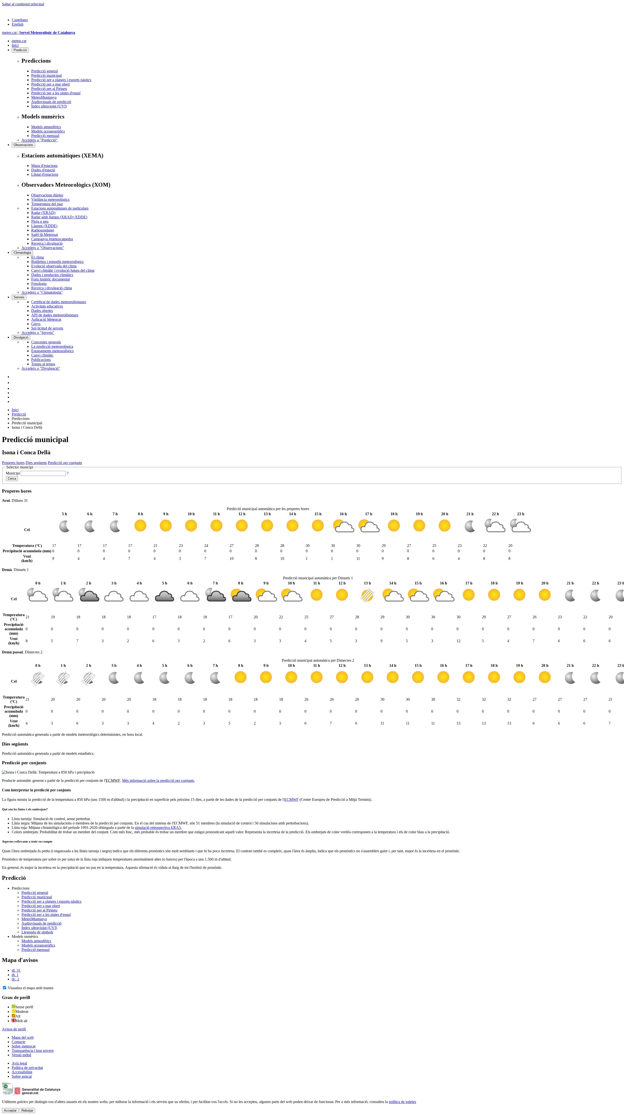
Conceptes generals (46, 342)
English (17, 24)
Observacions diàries (47, 195)
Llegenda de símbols (37, 932)
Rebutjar (27, 1110)
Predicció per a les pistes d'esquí (55, 93)
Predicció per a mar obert (50, 84)
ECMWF (291, 799)
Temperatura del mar (47, 204)
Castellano (20, 20)
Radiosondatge (42, 230)
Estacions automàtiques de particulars (59, 208)
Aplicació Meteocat (46, 319)
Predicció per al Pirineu (49, 89)
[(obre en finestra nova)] (14, 382)
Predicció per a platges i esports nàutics (61, 80)
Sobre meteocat (23, 1046)
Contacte (18, 1042)
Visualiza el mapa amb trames (30, 988)
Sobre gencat (22, 1076)
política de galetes (402, 1102)
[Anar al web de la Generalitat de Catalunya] (22, 12)
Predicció (20, 50)
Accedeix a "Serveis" (37, 332)
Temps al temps (43, 364)
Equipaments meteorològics (52, 351)
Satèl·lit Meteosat (44, 235)
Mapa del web (23, 1037)
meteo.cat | (38, 32)
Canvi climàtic (42, 355)
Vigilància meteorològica (50, 199)
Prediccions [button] (20, 888)
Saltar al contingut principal (23, 4)
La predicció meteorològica (52, 346)
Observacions (23, 145)
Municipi (13, 473)
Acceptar (10, 1110)
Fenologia (39, 283)
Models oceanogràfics (48, 131)
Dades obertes (42, 311)
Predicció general (44, 71)
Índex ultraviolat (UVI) (49, 106)
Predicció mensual (45, 136)
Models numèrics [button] (25, 936)
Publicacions (41, 360)
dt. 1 (15, 975)
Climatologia (22, 252)
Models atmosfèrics (46, 127)
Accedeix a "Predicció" (39, 140)
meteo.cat (19, 41)
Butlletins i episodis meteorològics (57, 262)
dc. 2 (15, 979)
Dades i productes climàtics (52, 275)
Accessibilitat (22, 1072)
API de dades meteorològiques (54, 315)
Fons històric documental (50, 279)
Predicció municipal (46, 75)
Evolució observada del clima (54, 266)
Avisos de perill (14, 1029)
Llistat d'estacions (44, 174)
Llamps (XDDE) (44, 226)
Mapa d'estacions (44, 166)
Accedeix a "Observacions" (42, 248)
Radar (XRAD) (43, 213)
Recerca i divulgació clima (51, 288)
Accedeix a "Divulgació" (40, 368)
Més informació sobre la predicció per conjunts (158, 780)
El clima (37, 257)
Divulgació (21, 337)
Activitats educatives (47, 306)
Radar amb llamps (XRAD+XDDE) (59, 217)
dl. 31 (16, 970)
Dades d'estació (43, 170)
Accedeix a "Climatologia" (42, 292)
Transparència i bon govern (33, 1050)
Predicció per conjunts (65, 463)
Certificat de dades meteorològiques (58, 302)
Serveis (19, 297)
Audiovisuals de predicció (51, 102)
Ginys (35, 324)
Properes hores (13, 463)
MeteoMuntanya (44, 97)
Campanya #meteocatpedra (52, 239)
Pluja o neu (40, 221)
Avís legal (19, 1063)
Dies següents (36, 463)
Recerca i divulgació (47, 243)
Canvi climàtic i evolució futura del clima (62, 270)
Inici (15, 45)
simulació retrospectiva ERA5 (158, 827)
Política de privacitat (27, 1068)
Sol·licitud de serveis (47, 328)
